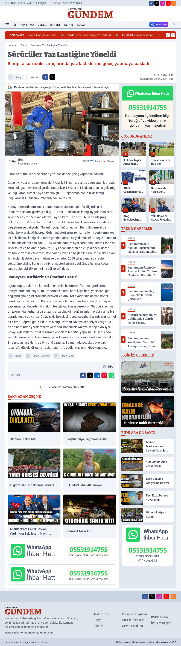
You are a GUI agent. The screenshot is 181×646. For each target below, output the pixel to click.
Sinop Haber (67, 356)
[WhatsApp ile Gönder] (111, 375)
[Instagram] (162, 3)
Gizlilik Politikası (133, 620)
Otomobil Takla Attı (102, 35)
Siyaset (54, 24)
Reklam (26, 3)
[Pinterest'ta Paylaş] (104, 375)
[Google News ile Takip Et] (104, 161)
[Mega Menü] (7, 25)
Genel (42, 24)
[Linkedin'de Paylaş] (97, 375)
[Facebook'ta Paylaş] (45, 77)
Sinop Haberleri (41, 356)
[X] (156, 3)
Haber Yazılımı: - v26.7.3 (146, 642)
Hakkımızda (101, 614)
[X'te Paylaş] (52, 77)
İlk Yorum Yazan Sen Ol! (65, 387)
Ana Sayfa (27, 24)
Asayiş (69, 24)
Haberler (12, 45)
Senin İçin (161, 24)
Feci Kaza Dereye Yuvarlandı (54, 35)
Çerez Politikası (133, 626)
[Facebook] (151, 3)
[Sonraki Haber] (173, 35)
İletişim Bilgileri (161, 623)
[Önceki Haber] (168, 35)
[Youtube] (168, 3)
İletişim (41, 3)
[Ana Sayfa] (14, 25)
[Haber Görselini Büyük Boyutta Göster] (62, 124)
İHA (28, 161)
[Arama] (174, 24)
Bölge (81, 24)
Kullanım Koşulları (134, 614)
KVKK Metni (159, 617)
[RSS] (173, 3)
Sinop (24, 45)
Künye (12, 3)
